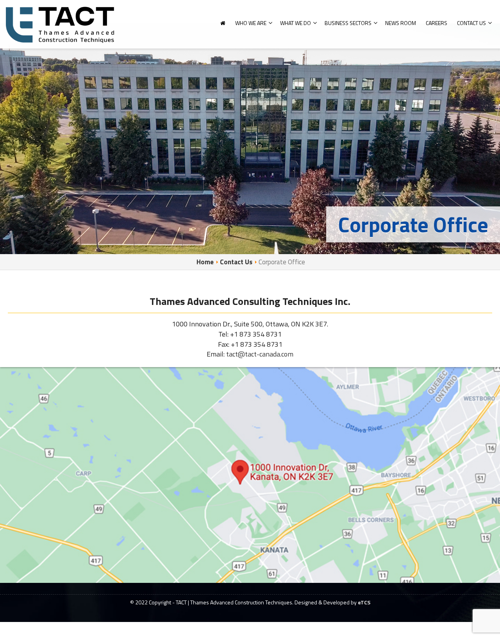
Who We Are (250, 23)
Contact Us (471, 23)
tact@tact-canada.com (259, 354)
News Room (400, 23)
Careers (436, 23)
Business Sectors (348, 23)
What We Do (295, 23)
